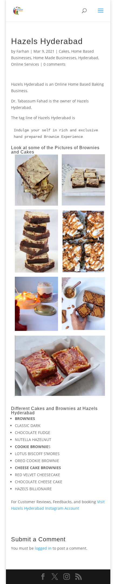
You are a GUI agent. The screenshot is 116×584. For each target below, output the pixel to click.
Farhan (22, 51)
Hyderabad (88, 57)
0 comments (54, 64)
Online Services (25, 64)
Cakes (64, 51)
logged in (43, 548)
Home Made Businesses (54, 57)
